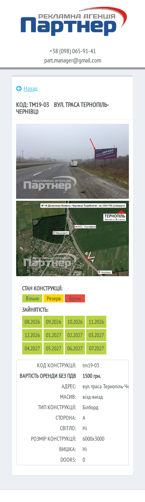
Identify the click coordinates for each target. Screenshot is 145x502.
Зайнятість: (35, 309)
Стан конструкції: (42, 288)
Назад (30, 88)
